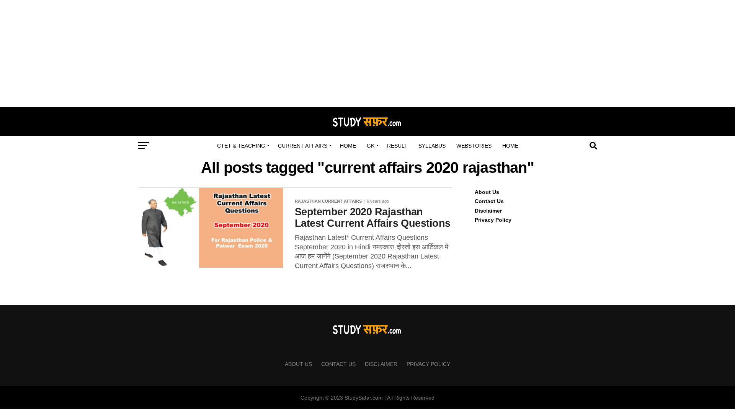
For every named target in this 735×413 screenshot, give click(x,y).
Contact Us (489, 201)
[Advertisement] (367, 53)
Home (348, 146)
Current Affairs (302, 146)
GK (370, 146)
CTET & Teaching (241, 146)
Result (397, 146)
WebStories (474, 146)
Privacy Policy (493, 220)
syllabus (432, 146)
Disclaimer (488, 211)
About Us (487, 192)
